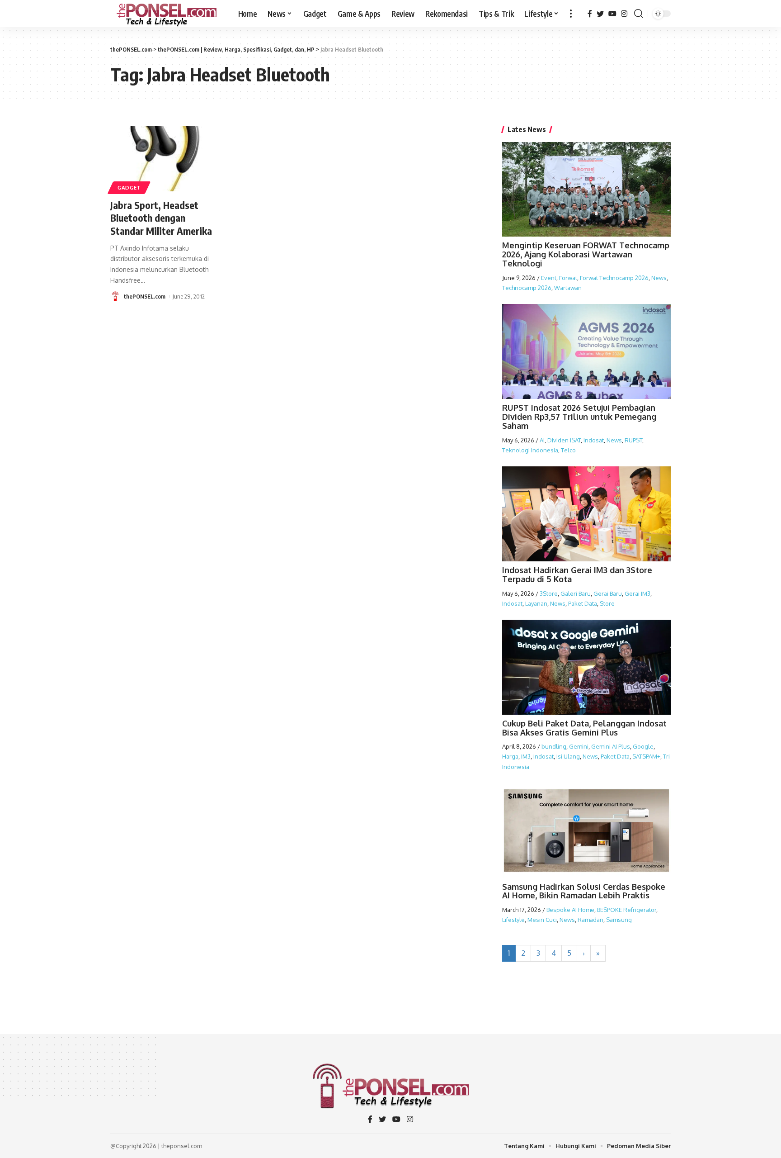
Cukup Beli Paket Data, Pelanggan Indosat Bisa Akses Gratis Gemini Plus (584, 727)
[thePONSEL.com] (167, 13)
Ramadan (590, 919)
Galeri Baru (575, 593)
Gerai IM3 (637, 593)
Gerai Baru (607, 593)
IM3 (526, 756)
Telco (568, 450)
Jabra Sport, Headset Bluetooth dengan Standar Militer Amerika (161, 218)
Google (643, 746)
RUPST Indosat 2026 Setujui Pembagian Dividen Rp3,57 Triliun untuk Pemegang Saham (579, 417)
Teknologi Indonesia (530, 450)
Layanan (536, 603)
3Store (549, 593)
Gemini (578, 746)
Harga (510, 756)
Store (607, 603)
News (659, 277)
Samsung (619, 919)
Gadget (129, 187)
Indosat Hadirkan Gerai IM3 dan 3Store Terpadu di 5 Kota (577, 574)
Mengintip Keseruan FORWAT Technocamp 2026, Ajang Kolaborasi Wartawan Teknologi (585, 254)
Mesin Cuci (542, 919)
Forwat (568, 277)
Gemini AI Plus (610, 746)
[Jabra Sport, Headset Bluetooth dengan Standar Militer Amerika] (165, 158)
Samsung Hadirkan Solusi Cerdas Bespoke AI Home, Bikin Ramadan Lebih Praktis (583, 891)
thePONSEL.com (144, 296)
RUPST (633, 440)
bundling (553, 746)
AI (542, 440)
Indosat (593, 440)
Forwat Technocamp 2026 (614, 277)
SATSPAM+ (646, 756)
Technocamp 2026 (526, 287)
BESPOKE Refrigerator (626, 909)
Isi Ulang (568, 756)
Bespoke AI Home (570, 909)
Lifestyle (513, 919)
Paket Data (582, 603)
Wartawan (568, 287)
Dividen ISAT (564, 440)
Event (548, 277)
